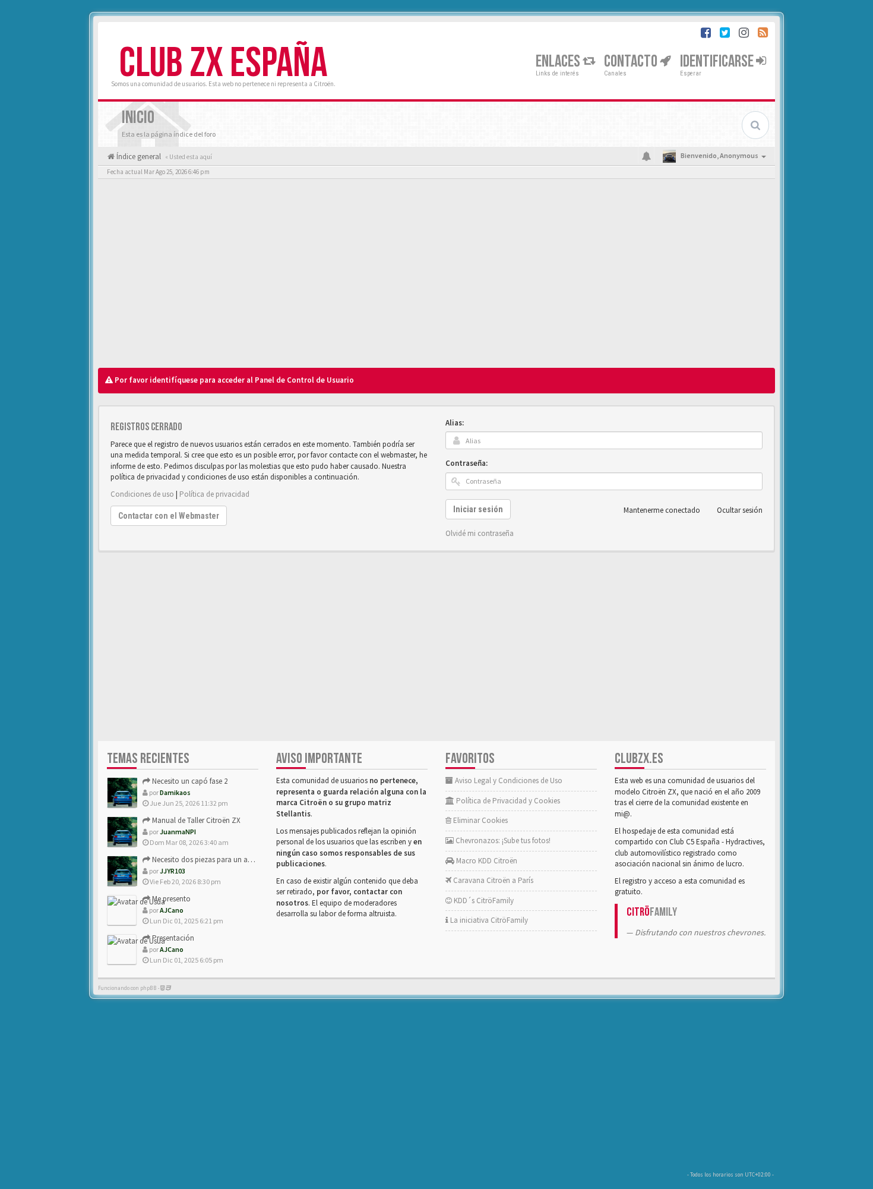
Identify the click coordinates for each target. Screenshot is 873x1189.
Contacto (632, 61)
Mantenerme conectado (662, 510)
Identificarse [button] (718, 61)
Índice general (138, 157)
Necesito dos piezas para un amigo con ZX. (221, 859)
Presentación (172, 938)
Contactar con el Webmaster (168, 516)
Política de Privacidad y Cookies (507, 801)
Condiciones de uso (142, 494)
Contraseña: (466, 463)
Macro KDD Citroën (485, 861)
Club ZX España (223, 64)
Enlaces (559, 61)
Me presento (170, 899)
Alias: (454, 423)
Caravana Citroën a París (492, 880)
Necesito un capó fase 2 (188, 781)
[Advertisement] (436, 276)
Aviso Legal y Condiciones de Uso (507, 780)
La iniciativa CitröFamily (488, 920)
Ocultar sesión (740, 510)
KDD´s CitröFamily (483, 900)
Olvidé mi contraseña (479, 533)
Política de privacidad (214, 494)
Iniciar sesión (478, 509)
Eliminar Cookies (479, 820)
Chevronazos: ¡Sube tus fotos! (502, 840)
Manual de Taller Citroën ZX (195, 820)
